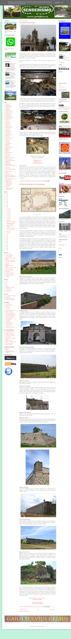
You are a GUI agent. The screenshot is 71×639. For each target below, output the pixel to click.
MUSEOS (7, 153)
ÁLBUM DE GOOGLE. (37, 163)
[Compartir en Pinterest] (49, 181)
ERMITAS (7, 122)
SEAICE (6, 349)
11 (6, 242)
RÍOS (6, 172)
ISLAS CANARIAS (8, 138)
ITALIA (6, 139)
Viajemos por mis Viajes (9, 275)
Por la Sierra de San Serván (10, 229)
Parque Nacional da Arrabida (10, 287)
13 (6, 239)
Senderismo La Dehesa (9, 343)
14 (6, 237)
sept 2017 (8, 212)
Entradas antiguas (52, 609)
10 (6, 243)
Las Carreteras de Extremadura (10, 261)
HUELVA (6, 136)
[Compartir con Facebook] (48, 181)
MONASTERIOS (8, 152)
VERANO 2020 (7, 182)
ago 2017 (8, 214)
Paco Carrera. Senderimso (9, 268)
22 (6, 199)
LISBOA (6, 142)
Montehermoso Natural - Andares (10, 267)
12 (6, 240)
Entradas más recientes (23, 609)
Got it (62, 2)
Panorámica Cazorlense (9, 270)
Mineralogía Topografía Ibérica (10, 299)
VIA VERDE (7, 185)
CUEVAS (6, 121)
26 (6, 193)
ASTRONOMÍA (8, 106)
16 (6, 234)
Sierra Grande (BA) (8, 319)
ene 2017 (8, 232)
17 (6, 207)
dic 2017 (8, 208)
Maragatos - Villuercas (9, 340)
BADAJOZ (7, 109)
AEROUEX (7, 348)
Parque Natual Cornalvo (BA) (10, 315)
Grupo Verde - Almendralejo (9, 335)
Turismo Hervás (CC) (8, 322)
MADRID (7, 145)
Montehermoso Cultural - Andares (9, 266)
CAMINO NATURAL (8, 111)
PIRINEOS (7, 161)
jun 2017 (8, 215)
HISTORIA (7, 135)
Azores (6, 281)
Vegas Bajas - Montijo (8, 344)
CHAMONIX (7, 114)
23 (6, 198)
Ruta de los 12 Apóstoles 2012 (12, 73)
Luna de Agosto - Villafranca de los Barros (10, 339)
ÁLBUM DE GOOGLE (38, 603)
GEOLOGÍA (7, 131)
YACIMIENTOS (8, 189)
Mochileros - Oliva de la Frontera (10, 341)
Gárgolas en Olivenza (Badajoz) (9, 226)
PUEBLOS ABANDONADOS (10, 165)
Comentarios (62, 86)
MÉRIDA (6, 149)
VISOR (6, 186)
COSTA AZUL (7, 118)
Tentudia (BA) (7, 320)
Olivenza (52, 219)
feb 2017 (8, 231)
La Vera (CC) (7, 309)
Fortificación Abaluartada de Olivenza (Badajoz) (32, 184)
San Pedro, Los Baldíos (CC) (10, 316)
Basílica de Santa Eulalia (38, 53)
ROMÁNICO (7, 174)
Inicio (38, 609)
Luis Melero (7, 262)
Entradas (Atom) (26, 611)
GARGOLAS (7, 130)
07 (6, 248)
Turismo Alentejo (8, 288)
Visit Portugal (7, 291)
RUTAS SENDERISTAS (9, 178)
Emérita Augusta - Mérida (9, 334)
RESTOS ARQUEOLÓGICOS (10, 169)
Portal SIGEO (7, 271)
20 (6, 202)
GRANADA (7, 132)
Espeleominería (7, 297)
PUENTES (7, 167)
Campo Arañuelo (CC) (9, 305)
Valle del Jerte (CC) (8, 326)
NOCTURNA (7, 155)
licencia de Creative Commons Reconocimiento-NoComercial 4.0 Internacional (64, 108)
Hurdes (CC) (7, 306)
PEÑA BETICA (8, 159)
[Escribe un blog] (45, 181)
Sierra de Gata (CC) (8, 318)
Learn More (57, 2)
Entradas (61, 84)
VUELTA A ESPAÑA (8, 188)
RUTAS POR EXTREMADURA (10, 176)
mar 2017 (8, 220)
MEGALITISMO (8, 147)
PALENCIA (7, 156)
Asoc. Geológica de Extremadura (10, 295)
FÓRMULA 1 (7, 125)
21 (6, 201)
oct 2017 (8, 211)
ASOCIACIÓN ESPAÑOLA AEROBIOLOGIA (9, 352)
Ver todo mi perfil (61, 62)
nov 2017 (8, 209)
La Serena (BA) (7, 307)
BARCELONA (7, 110)
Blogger (43, 626)
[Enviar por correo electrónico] (44, 181)
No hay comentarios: (38, 180)
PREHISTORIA (8, 164)
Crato (6, 282)
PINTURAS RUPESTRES (9, 160)
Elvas (6, 283)
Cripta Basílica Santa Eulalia (27, 22)
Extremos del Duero (8, 256)
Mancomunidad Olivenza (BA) (10, 310)
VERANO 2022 (7, 184)
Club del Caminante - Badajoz (10, 331)
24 (6, 196)
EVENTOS (7, 123)
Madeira (6, 286)
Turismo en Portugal (8, 290)
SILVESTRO (7, 180)
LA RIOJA (7, 140)
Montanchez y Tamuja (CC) (9, 313)
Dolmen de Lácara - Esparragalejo (13, 64)
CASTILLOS (7, 113)
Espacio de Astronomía (9, 255)
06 (6, 249)
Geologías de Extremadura (9, 298)
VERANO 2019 (7, 181)
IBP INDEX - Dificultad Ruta (10, 260)
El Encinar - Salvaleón (9, 332)
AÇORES (6, 104)
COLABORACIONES (8, 117)
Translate (66, 237)
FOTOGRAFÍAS (8, 127)
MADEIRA (7, 144)
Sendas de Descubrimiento (9, 272)
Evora (6, 284)
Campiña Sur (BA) (8, 303)
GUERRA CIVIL (8, 134)
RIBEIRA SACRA (8, 171)
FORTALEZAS (7, 126)
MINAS (6, 151)
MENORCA (7, 148)
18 (6, 205)
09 (6, 245)
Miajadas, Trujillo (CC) (9, 311)
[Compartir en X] (46, 181)
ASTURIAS (7, 108)
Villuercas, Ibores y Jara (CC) (10, 327)
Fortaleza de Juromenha (12, 81)
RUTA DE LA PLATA (9, 175)
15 (6, 236)
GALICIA (7, 128)
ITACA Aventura (8, 336)
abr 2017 (8, 218)
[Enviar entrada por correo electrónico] (43, 180)
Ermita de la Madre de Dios (10, 228)
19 (6, 204)
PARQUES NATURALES (9, 157)
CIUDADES (7, 115)
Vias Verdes (7, 276)
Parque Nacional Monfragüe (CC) (10, 314)
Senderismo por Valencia (9, 274)
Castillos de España (8, 254)
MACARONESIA (8, 143)
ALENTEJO (7, 105)
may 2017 (8, 217)
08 (6, 246)
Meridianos (7, 264)
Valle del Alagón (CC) (8, 323)
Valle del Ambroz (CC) (9, 324)
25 (6, 195)
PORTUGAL (7, 163)
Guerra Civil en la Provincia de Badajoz (10, 258)
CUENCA (7, 119)
